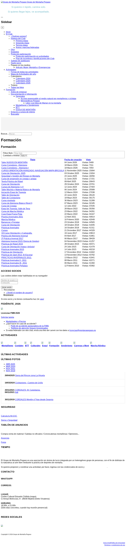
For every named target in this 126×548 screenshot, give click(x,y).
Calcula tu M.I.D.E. (9, 416)
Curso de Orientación (10, 184)
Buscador (15, 114)
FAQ (13, 50)
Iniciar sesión (6, 287)
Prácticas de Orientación (12, 252)
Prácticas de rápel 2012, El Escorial (16, 255)
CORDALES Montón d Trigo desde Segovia (34, 399)
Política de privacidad (118, 543)
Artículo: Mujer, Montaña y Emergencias (33, 67)
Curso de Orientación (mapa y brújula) (18, 247)
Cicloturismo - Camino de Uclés (29, 383)
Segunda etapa (22, 43)
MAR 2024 (10, 366)
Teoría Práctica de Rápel (12, 181)
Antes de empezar (19, 92)
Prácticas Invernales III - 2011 (14, 263)
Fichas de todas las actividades (24, 72)
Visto (88, 160)
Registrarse (8, 295)
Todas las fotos (17, 87)
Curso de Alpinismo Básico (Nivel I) (16, 203)
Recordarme (9, 290)
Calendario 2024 (23, 78)
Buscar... (4, 134)
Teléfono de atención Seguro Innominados (29, 328)
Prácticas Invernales (10, 228)
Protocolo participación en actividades (32, 56)
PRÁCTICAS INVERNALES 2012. (16, 258)
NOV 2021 (10, 368)
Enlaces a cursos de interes (23, 112)
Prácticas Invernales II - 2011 (13, 260)
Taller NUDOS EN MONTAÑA (14, 162)
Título (32, 160)
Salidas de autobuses (20, 61)
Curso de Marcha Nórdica (12, 211)
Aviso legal (107, 543)
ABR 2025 (10, 364)
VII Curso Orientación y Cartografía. (16, 233)
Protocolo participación (21, 54)
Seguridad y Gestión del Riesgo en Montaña (20, 176)
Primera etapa (22, 41)
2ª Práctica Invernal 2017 (12, 238)
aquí (42, 299)
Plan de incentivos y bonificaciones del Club (35, 58)
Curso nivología (8, 200)
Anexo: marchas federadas (27, 47)
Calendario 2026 (23, 83)
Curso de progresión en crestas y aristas (18, 179)
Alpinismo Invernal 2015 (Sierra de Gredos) (20, 241)
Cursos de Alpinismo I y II (12, 187)
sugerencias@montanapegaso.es (15, 490)
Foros (3, 442)
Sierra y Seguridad (9, 420)
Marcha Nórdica (8, 219)
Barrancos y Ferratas (10, 222)
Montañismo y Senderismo (27, 105)
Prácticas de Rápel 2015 (12, 244)
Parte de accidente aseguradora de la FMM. (30, 326)
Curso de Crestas (9, 206)
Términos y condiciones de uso (114, 545)
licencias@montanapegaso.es (82, 330)
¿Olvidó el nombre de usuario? (19, 293)
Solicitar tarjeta (7, 317)
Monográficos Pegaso (30, 101)
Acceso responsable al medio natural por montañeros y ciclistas (48, 98)
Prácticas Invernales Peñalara (14, 266)
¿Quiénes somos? (19, 36)
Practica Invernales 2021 (12, 217)
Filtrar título (8, 153)
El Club (9, 34)
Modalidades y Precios (16, 321)
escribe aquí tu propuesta (96, 467)
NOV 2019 (10, 371)
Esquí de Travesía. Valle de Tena (15, 209)
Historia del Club (18, 38)
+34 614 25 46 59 (8, 481)
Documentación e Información (24, 94)
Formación (10, 90)
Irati (16, 392)
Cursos (4, 230)
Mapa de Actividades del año (23, 74)
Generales (20, 96)
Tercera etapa (22, 45)
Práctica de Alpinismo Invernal (14, 236)
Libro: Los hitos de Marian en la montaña (43, 103)
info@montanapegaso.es (12, 488)
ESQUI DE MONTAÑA (26, 110)
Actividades (11, 70)
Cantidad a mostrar (11, 155)
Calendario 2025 (23, 81)
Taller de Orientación (10, 195)
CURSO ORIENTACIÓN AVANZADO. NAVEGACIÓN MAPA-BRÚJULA (32, 171)
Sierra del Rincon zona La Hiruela (30, 375)
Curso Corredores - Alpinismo (14, 165)
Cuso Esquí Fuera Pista (11, 214)
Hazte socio (16, 63)
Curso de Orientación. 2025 (13, 173)
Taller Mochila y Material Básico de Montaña (20, 190)
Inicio (8, 32)
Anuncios (5, 438)
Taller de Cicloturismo (10, 198)
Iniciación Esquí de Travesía (13, 192)
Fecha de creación (73, 160)
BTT (18, 107)
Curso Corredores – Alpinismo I (15, 168)
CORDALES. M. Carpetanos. (27, 390)
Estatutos (15, 52)
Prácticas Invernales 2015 (12, 249)
